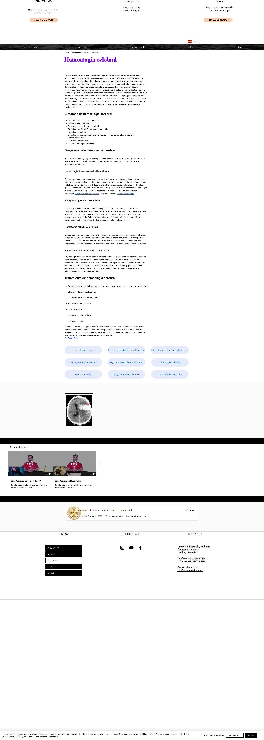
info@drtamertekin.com (190, 570)
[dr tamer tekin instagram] (122, 547)
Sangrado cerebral (91, 52)
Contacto (51, 572)
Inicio (67, 52)
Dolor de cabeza (75, 120)
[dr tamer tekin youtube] (131, 547)
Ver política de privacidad (47, 736)
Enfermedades (76, 52)
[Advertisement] (82, 619)
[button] (19, 447)
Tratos (50, 566)
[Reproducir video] (30, 464)
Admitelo (251, 735)
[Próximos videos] (100, 463)
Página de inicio (53, 547)
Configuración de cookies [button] (213, 735)
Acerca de (51, 554)
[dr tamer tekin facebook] (140, 547)
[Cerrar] (260, 735)
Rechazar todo (234, 735)
